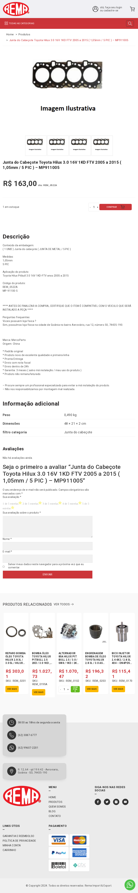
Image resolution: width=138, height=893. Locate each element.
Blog (52, 811)
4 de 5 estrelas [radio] (70, 503)
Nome (7, 539)
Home (10, 34)
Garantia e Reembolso (18, 836)
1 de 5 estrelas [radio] (10, 503)
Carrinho (9, 850)
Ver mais (12, 689)
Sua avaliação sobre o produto (22, 512)
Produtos (24, 34)
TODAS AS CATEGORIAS (21, 23)
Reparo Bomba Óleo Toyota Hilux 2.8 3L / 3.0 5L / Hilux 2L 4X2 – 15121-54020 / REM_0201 (15, 663)
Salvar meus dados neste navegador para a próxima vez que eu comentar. (46, 566)
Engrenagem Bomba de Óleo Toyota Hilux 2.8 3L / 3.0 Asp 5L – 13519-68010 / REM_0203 (95, 663)
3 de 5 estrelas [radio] (50, 503)
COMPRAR (112, 207)
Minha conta (12, 845)
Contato (55, 816)
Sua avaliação (12, 497)
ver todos (62, 604)
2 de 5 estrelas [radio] (30, 503)
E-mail (7, 551)
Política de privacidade (19, 840)
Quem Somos (57, 806)
